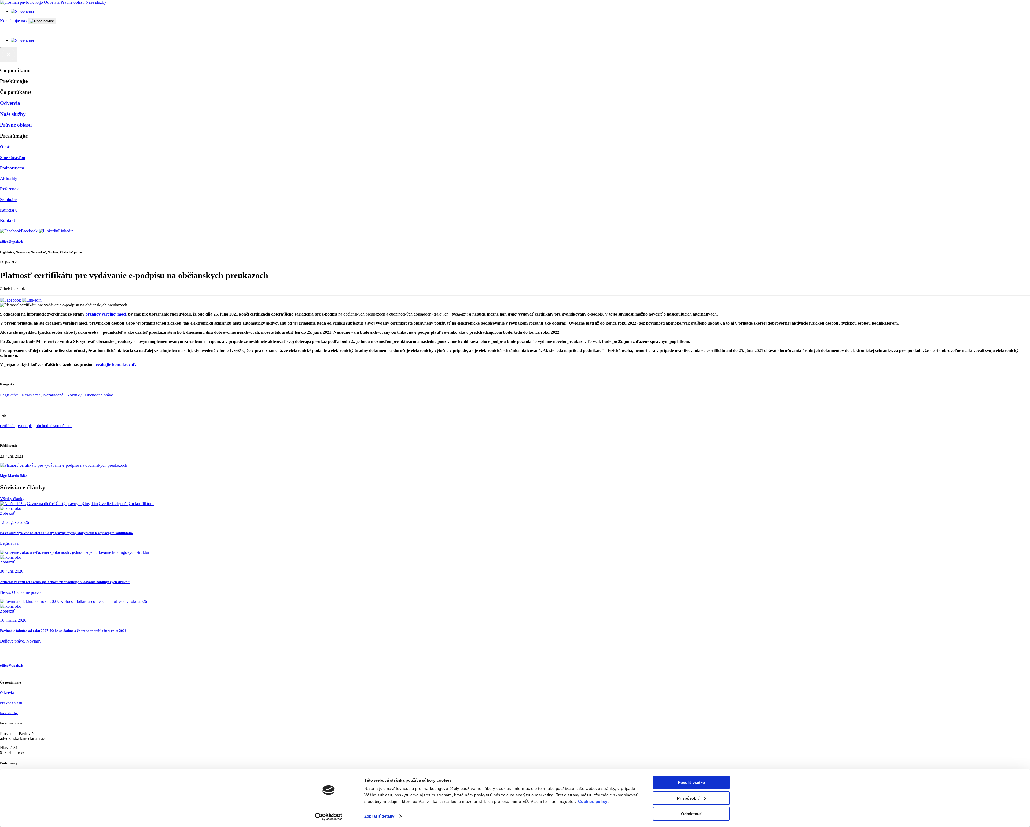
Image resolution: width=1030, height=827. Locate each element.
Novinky (74, 395)
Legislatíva (9, 395)
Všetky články (12, 498)
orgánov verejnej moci (106, 314)
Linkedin (65, 231)
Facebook (29, 231)
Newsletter (31, 395)
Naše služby (96, 2)
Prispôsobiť (688, 798)
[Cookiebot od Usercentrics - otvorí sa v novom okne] (328, 817)
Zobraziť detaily (379, 816)
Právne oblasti (72, 2)
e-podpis (25, 425)
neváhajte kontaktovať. (114, 364)
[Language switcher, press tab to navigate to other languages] (22, 11)
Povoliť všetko (691, 782)
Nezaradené (53, 395)
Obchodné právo (99, 395)
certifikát (7, 425)
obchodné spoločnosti (54, 425)
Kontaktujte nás (13, 20)
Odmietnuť (691, 813)
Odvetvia (52, 2)
